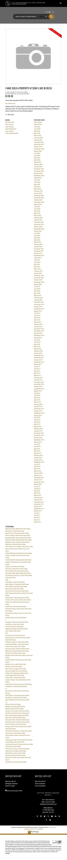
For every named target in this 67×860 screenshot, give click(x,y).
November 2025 (39, 144)
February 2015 (38, 429)
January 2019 (38, 326)
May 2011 (37, 517)
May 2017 (37, 371)
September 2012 (39, 482)
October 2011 (38, 506)
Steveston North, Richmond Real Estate (17, 720)
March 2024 (37, 189)
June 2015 (37, 420)
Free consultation (40, 786)
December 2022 (39, 222)
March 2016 (37, 402)
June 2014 (37, 446)
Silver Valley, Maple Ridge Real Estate (17, 715)
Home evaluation (40, 783)
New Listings (9, 124)
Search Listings (10, 786)
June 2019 (37, 315)
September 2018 (39, 335)
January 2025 (38, 166)
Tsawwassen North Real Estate (14, 742)
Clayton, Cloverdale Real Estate (14, 566)
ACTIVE (46, 12)
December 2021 (39, 249)
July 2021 (37, 260)
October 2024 (38, 173)
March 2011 (37, 522)
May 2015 (37, 422)
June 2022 (37, 235)
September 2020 (39, 282)
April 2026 (37, 133)
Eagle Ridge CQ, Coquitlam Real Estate (17, 584)
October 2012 (38, 480)
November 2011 (39, 504)
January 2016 (38, 406)
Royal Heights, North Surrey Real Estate (17, 700)
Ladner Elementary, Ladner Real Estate (17, 644)
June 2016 (37, 395)
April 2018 (37, 346)
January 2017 (38, 380)
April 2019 (37, 320)
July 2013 (37, 464)
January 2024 (38, 193)
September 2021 (39, 255)
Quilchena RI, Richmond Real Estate (16, 686)
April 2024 (37, 187)
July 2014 (37, 444)
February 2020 (38, 298)
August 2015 (38, 415)
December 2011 (39, 502)
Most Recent (38, 122)
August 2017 (38, 364)
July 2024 (37, 180)
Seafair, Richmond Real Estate (14, 709)
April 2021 (37, 266)
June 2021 (37, 262)
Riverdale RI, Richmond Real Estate (16, 697)
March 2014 (37, 453)
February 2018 (38, 351)
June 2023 (37, 209)
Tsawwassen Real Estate (13, 746)
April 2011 (37, 520)
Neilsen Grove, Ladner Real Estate (15, 664)
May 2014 (37, 449)
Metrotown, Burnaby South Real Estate (17, 651)
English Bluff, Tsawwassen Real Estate (17, 598)
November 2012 (39, 477)
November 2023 (39, 198)
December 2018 (39, 329)
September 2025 (39, 149)
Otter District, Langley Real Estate (15, 669)
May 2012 (37, 491)
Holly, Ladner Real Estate (13, 631)
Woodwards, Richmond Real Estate (16, 762)
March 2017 (37, 375)
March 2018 (37, 349)
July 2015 (37, 417)
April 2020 (37, 293)
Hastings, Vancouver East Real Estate (16, 622)
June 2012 (37, 489)
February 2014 (38, 455)
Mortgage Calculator (11, 783)
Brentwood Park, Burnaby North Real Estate (18, 540)
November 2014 (39, 435)
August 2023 (38, 204)
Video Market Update (11, 133)
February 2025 (38, 164)
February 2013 (38, 473)
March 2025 (37, 162)
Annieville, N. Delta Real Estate (14, 531)
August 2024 (38, 178)
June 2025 (37, 155)
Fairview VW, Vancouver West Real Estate (18, 600)
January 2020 (38, 300)
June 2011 (37, 515)
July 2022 (37, 233)
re (6, 689)
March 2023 (37, 215)
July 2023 (37, 206)
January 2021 (38, 273)
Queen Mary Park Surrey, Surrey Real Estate (18, 684)
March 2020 (37, 295)
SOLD (53, 12)
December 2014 (39, 433)
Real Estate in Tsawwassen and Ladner (17, 695)
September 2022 (39, 229)
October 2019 (38, 306)
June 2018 (37, 342)
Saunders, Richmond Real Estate (15, 706)
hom (6, 633)
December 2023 (39, 195)
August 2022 (38, 231)
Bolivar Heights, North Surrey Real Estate (17, 535)
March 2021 (37, 269)
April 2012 (37, 493)
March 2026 (37, 135)
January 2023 (38, 220)
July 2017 (37, 366)
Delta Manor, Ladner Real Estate (15, 582)
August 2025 (38, 151)
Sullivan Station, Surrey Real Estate (16, 724)
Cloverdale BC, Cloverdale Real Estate (16, 571)
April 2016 (37, 400)
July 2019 (37, 313)
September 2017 (39, 362)
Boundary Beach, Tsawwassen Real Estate (18, 538)
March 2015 (37, 426)
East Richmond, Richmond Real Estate (16, 591)
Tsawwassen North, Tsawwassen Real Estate (19, 744)
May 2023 (37, 211)
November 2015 (39, 409)
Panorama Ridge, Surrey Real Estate (16, 671)
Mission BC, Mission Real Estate (15, 653)
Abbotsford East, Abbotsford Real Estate (17, 529)
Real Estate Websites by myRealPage (33, 829)
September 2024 (39, 175)
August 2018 (38, 338)
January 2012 (38, 500)
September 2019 (39, 309)
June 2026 (37, 129)
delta (6, 580)
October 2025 (38, 147)
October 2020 (38, 280)
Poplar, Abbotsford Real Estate (14, 675)
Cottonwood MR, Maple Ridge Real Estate (18, 573)
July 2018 (37, 340)
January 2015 (38, 431)
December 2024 (39, 169)
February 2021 (38, 271)
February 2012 (38, 497)
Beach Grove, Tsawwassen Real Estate (17, 533)
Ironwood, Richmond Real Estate (15, 635)
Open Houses (9, 127)
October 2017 (38, 360)
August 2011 (38, 511)
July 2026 (37, 127)
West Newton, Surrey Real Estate (15, 753)
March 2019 (37, 322)
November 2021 (39, 251)
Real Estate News (10, 129)
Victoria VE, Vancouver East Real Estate (17, 749)
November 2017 (39, 357)
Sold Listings (9, 131)
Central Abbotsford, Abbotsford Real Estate (18, 553)
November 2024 (39, 171)
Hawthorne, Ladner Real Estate (14, 624)
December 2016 (39, 382)
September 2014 (39, 440)
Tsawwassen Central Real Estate (15, 733)
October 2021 (38, 253)
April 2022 (37, 240)
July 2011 (37, 513)
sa (6, 702)
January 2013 (38, 475)
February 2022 (38, 244)
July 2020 (37, 286)
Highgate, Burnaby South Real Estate (16, 629)
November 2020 (39, 278)
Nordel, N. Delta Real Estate (13, 666)
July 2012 (37, 486)
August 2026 (38, 124)
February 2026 (38, 138)
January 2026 (38, 140)
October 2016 (38, 386)
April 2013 (37, 469)
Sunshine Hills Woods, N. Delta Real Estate (18, 731)
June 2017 (37, 369)
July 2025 (37, 153)
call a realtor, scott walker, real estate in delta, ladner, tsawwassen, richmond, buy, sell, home (19, 549)
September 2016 (39, 389)
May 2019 (37, 318)
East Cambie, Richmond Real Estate (16, 586)
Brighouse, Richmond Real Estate (15, 544)
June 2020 (37, 289)
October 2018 (38, 333)
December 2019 (39, 302)
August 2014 (38, 442)
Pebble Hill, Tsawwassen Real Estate (20, 93)
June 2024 (37, 182)
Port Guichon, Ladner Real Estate (15, 677)
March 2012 (37, 495)
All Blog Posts (9, 122)
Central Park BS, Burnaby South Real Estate (18, 560)
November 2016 (39, 384)
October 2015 (38, 411)
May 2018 (37, 344)
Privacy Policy (52, 827)
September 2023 (39, 202)
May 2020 (37, 291)
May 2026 (37, 131)
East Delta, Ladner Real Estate (14, 589)
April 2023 (37, 213)
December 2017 (39, 355)
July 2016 (37, 393)
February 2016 (38, 404)
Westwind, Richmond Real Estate (15, 755)
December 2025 (39, 142)
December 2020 (39, 275)
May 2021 (37, 264)
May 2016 (37, 397)
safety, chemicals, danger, (13, 704)
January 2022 (38, 246)
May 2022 (37, 238)
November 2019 (39, 304)
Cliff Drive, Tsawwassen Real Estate (16, 569)
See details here (10, 103)
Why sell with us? (40, 781)
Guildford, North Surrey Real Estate (15, 617)
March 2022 (37, 242)
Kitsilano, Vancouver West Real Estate (17, 642)
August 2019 (38, 311)
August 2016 (38, 391)
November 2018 (39, 331)
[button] (37, 816)
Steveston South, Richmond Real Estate (17, 722)
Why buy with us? (10, 781)
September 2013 (39, 462)
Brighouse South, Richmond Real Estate (17, 542)
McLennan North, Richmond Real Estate (17, 649)
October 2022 (38, 226)
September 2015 (39, 413)
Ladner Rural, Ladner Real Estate (15, 646)
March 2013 (37, 471)
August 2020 (38, 284)
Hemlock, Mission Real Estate (14, 626)
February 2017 (38, 378)
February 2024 (38, 191)
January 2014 (38, 457)
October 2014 (38, 438)
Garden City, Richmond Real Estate (15, 606)
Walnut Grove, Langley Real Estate (15, 751)
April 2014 (37, 451)
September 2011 (39, 509)
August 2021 (38, 258)
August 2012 (38, 484)
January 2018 (38, 353)
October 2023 (38, 200)
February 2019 (38, 324)
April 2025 (37, 160)
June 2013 (37, 466)
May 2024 (37, 184)
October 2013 (38, 460)
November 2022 (39, 224)
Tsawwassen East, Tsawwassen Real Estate (18, 740)
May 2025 (37, 158)
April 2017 (37, 373)
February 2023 (38, 218)
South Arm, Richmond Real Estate (15, 717)
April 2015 (37, 424)
